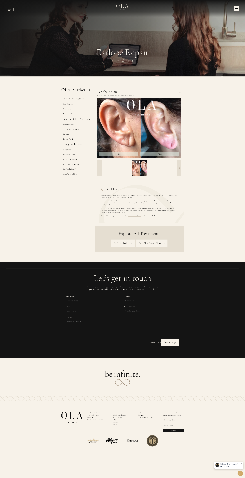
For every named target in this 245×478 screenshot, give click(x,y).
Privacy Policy (168, 465)
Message (69, 317)
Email (68, 307)
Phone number (129, 307)
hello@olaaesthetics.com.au (95, 420)
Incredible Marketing (92, 465)
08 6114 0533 (90, 417)
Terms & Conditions (178, 465)
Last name (127, 296)
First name (70, 296)
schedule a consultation (134, 216)
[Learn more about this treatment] (180, 91)
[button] (236, 8)
